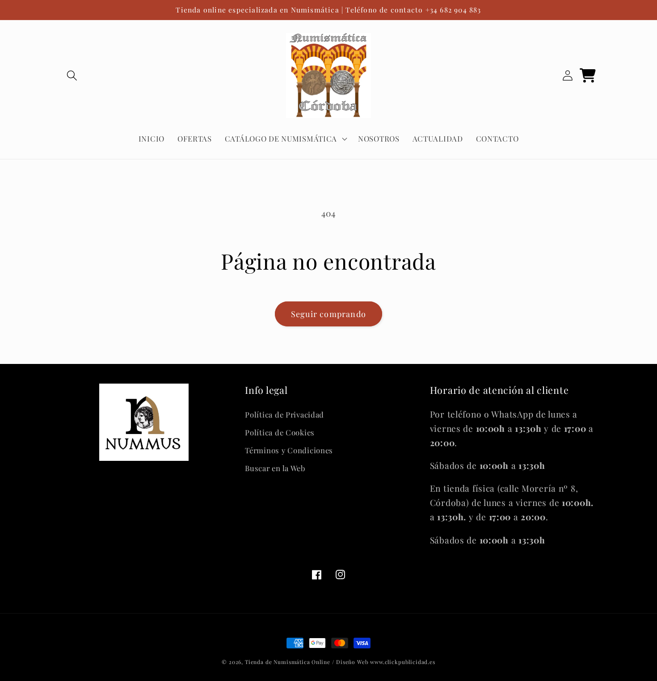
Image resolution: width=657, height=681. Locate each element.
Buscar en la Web (275, 468)
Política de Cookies (280, 432)
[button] (72, 76)
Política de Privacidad (284, 414)
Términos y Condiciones (289, 450)
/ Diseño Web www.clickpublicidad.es (383, 661)
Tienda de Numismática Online (287, 661)
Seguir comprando (328, 314)
